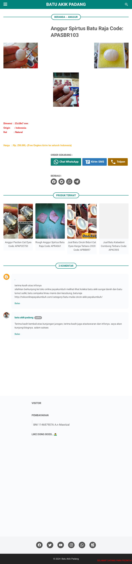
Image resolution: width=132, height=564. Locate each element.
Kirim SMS (97, 161)
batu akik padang (24, 317)
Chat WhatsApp (69, 161)
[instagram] (71, 545)
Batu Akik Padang (66, 4)
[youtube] (60, 545)
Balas (17, 303)
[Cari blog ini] (126, 4)
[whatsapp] (69, 182)
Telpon (120, 161)
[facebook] (54, 182)
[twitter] (61, 182)
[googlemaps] (92, 545)
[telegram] (77, 182)
